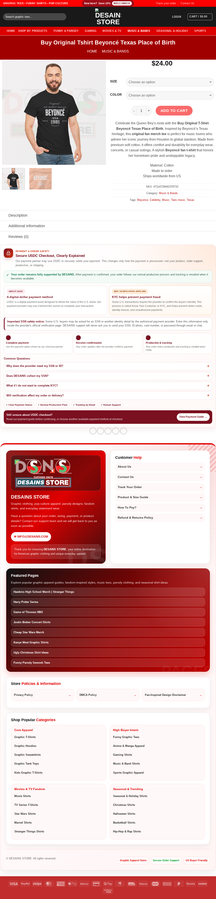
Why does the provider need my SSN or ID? (34, 366)
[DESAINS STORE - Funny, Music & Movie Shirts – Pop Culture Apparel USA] (108, 16)
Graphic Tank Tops (26, 763)
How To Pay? (127, 507)
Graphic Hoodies (25, 745)
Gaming (90, 30)
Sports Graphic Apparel (128, 772)
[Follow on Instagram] (202, 3)
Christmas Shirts (124, 804)
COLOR (116, 94)
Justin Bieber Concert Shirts (32, 622)
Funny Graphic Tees (126, 737)
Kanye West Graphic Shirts (31, 642)
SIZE (113, 81)
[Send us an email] (210, 3)
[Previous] (9, 112)
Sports (200, 30)
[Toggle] (4, 215)
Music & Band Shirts (126, 763)
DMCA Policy (88, 694)
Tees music (178, 199)
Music (165, 199)
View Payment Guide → (193, 416)
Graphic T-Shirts (25, 737)
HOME (11, 30)
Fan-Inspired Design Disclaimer (165, 694)
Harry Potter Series (26, 602)
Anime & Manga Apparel (129, 745)
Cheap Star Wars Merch (29, 632)
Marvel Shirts (23, 822)
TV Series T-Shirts (26, 804)
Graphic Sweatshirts (27, 754)
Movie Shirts (22, 796)
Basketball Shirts (124, 822)
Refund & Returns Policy (135, 517)
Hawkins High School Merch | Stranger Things (44, 591)
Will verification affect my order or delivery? (35, 395)
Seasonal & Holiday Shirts (130, 796)
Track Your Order (130, 487)
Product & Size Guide (133, 497)
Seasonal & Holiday (172, 30)
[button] (176, 17)
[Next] (98, 112)
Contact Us (187, 3)
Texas (190, 199)
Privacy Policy (23, 694)
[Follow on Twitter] (206, 3)
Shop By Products (32, 30)
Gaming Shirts (122, 754)
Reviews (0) (18, 237)
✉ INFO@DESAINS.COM (31, 536)
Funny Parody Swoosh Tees (32, 662)
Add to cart (174, 111)
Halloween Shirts (124, 813)
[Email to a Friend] (108, 431)
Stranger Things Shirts (29, 831)
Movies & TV (112, 30)
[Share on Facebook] (92, 431)
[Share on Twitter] (100, 431)
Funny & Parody (66, 30)
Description (17, 215)
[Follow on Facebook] (198, 3)
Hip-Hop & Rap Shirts (127, 831)
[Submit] (62, 16)
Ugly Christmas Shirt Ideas (31, 652)
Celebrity (155, 199)
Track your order (166, 3)
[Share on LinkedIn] (123, 431)
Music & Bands (139, 30)
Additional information (26, 226)
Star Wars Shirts (25, 813)
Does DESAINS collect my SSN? (27, 375)
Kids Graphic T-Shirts (28, 772)
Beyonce (142, 199)
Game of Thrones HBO (28, 612)
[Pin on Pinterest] (115, 431)
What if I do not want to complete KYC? (32, 385)
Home (92, 51)
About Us (124, 466)
